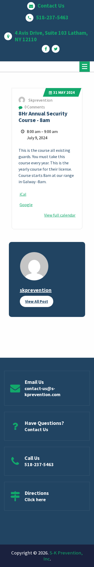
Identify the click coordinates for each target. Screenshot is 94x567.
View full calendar (59, 215)
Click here (35, 499)
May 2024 (64, 92)
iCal (23, 194)
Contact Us (51, 6)
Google (26, 204)
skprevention (36, 290)
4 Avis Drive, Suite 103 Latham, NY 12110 (51, 36)
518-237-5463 (52, 17)
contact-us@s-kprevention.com (42, 391)
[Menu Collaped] (84, 66)
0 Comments (34, 107)
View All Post (36, 301)
